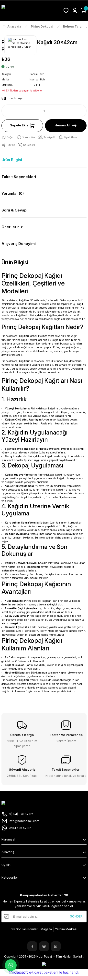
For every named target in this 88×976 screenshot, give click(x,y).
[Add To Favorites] (7, 137)
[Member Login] (75, 11)
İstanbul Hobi (37, 79)
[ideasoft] (18, 972)
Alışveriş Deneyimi (18, 243)
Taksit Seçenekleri (18, 176)
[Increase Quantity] (82, 111)
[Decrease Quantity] (5, 111)
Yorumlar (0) (12, 193)
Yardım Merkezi (66, 929)
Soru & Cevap (14, 210)
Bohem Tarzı (37, 74)
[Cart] (84, 11)
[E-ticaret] (43, 972)
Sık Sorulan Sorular (24, 929)
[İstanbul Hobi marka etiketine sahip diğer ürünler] (20, 45)
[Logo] (30, 10)
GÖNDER (76, 916)
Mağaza (46, 929)
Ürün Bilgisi (11, 159)
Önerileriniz (12, 227)
